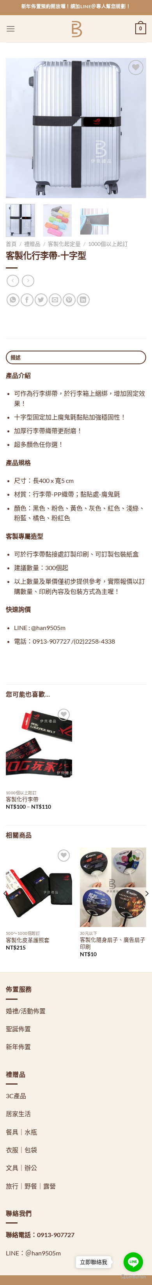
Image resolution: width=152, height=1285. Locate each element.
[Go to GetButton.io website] (133, 1277)
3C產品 (16, 1095)
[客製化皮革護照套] (39, 887)
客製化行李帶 (22, 799)
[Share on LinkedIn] (83, 299)
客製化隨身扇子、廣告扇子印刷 (112, 943)
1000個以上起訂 (108, 244)
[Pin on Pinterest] (69, 299)
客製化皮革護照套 (27, 940)
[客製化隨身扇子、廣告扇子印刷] (113, 887)
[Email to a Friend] (55, 299)
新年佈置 (18, 1046)
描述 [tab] (16, 357)
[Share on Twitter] (41, 299)
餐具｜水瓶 (21, 1132)
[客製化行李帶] (39, 746)
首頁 (11, 244)
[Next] (134, 128)
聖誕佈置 (18, 1028)
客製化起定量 (64, 244)
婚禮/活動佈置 (26, 1011)
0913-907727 (55, 1234)
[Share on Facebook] (27, 299)
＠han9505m (43, 1253)
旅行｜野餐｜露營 (31, 1186)
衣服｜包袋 (21, 1149)
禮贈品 (32, 244)
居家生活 (18, 1113)
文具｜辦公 (21, 1167)
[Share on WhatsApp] (13, 299)
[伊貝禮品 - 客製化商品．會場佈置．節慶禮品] (76, 29)
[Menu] (10, 28)
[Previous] (18, 128)
